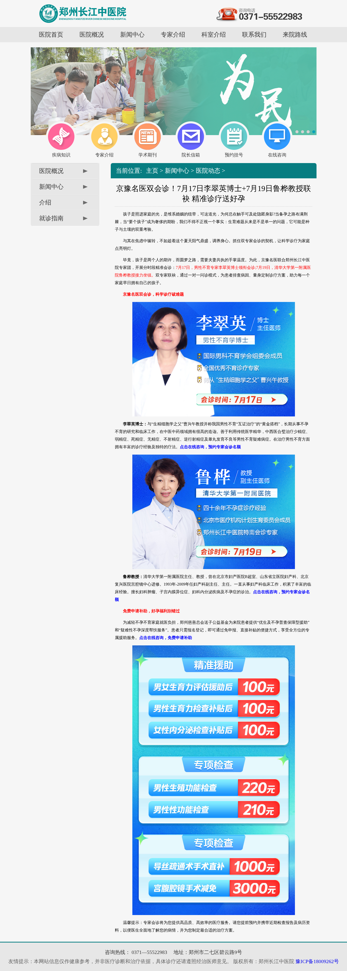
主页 (152, 170)
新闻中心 (132, 34)
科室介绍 (213, 34)
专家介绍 (173, 34)
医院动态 (208, 170)
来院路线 (295, 34)
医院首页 (51, 34)
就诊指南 (51, 218)
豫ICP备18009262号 (316, 961)
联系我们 (254, 34)
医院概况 (92, 34)
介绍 (45, 202)
